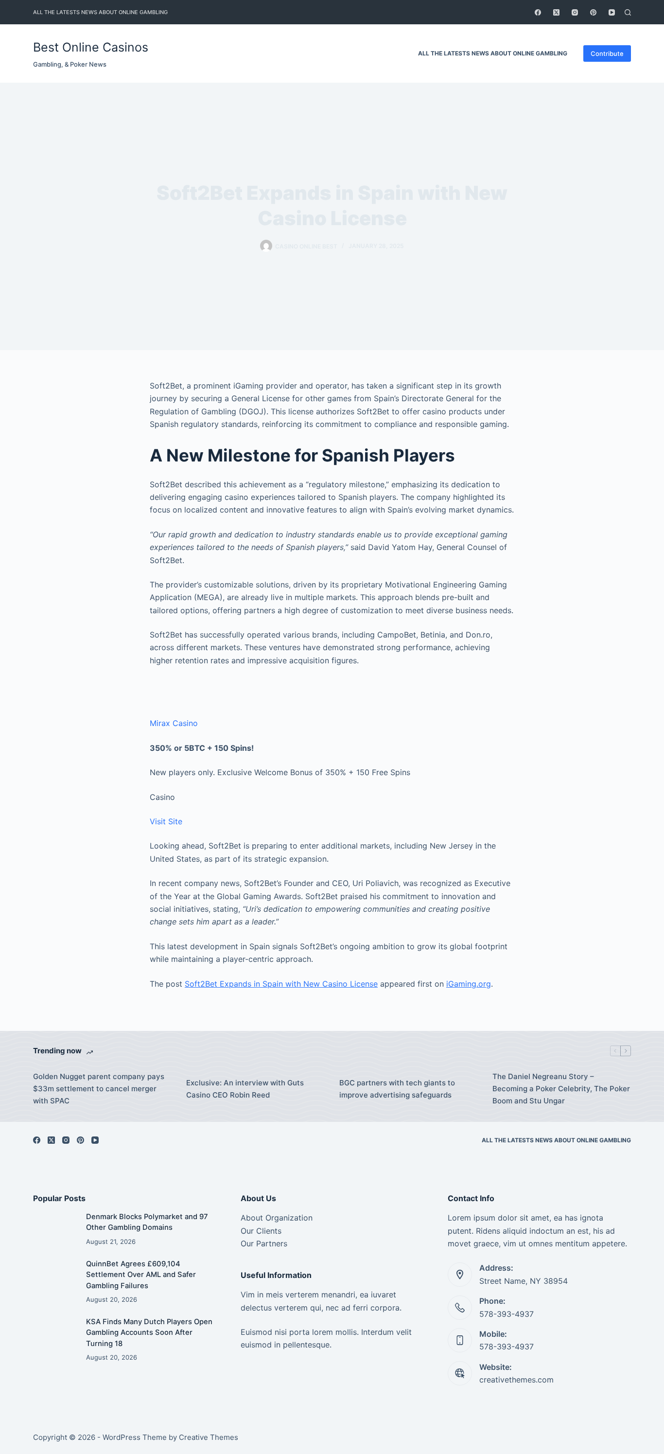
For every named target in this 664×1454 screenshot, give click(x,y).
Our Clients (261, 1231)
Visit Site (166, 821)
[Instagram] (575, 12)
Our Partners (264, 1243)
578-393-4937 (506, 1314)
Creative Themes (208, 1437)
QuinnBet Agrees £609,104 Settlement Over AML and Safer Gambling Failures (141, 1274)
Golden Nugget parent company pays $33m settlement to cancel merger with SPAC (98, 1088)
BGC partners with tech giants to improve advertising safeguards (397, 1088)
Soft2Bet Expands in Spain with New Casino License (281, 984)
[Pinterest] (593, 12)
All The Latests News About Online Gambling (100, 12)
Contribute (607, 53)
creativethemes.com (516, 1379)
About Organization (277, 1218)
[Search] (628, 12)
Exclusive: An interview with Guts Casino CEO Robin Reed (245, 1088)
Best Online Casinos (90, 47)
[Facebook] (538, 12)
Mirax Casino (174, 723)
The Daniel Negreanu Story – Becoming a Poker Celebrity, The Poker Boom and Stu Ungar (561, 1088)
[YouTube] (612, 12)
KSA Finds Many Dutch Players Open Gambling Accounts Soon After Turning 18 (149, 1332)
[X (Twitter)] (556, 12)
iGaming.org (468, 984)
